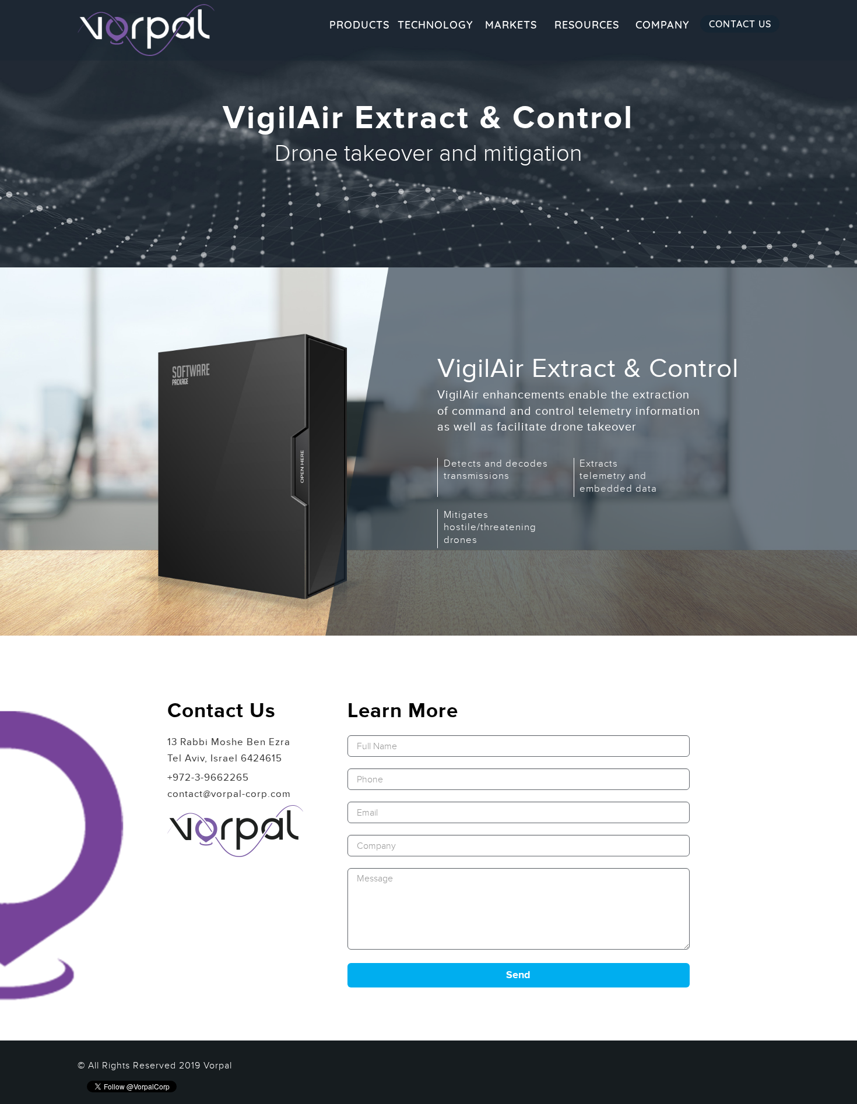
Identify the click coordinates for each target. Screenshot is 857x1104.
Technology (435, 24)
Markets (511, 24)
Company (662, 24)
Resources (586, 24)
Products (359, 24)
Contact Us (740, 24)
